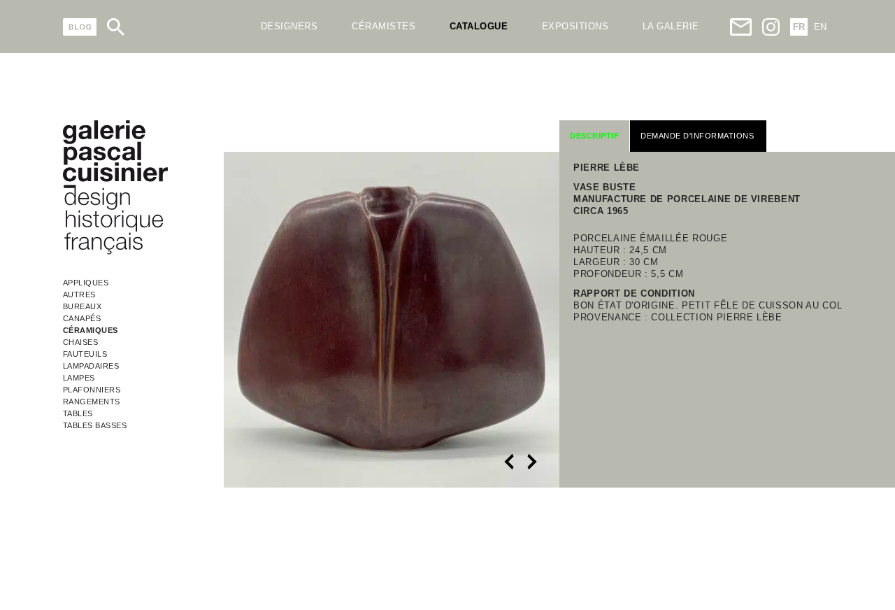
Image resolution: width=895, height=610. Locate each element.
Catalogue (479, 26)
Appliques (86, 282)
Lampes (79, 378)
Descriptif (594, 136)
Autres (79, 294)
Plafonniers (92, 389)
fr (799, 27)
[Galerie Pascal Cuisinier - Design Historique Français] (115, 252)
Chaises (81, 342)
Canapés (82, 318)
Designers (289, 26)
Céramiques (90, 330)
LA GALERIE (671, 26)
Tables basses (95, 425)
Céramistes (383, 26)
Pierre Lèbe (606, 167)
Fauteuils (85, 354)
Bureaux (82, 306)
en (820, 27)
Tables (78, 413)
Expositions (575, 26)
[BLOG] (80, 27)
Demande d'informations (697, 136)
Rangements (91, 401)
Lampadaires (91, 366)
